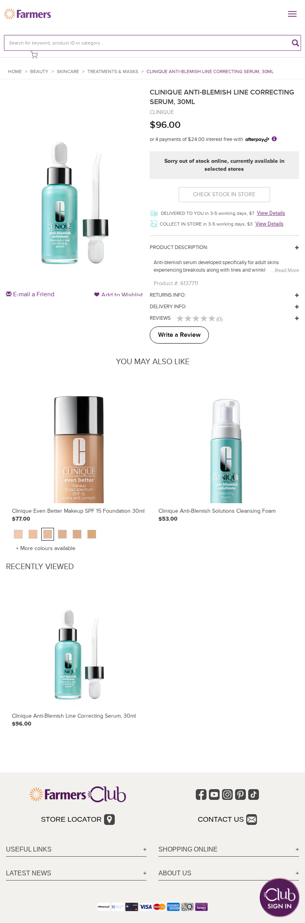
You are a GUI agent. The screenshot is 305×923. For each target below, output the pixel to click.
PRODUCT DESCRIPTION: (179, 247)
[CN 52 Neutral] (77, 534)
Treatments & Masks (112, 72)
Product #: (166, 283)
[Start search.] (295, 43)
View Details (271, 213)
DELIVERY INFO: (168, 306)
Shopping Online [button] (188, 849)
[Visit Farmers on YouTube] (214, 794)
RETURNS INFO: (168, 295)
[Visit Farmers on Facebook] (201, 794)
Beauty (39, 72)
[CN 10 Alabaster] (18, 534)
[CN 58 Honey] (91, 534)
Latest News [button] (28, 873)
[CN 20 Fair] (33, 534)
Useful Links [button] (29, 849)
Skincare (68, 72)
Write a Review (179, 335)
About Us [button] (174, 873)
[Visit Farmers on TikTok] (253, 794)
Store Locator (71, 819)
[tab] (76, 850)
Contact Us (221, 819)
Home (15, 72)
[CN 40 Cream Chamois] (62, 534)
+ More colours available (45, 548)
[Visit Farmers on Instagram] (227, 794)
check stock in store (224, 194)
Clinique (162, 112)
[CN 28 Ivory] (47, 534)
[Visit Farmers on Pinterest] (240, 794)
